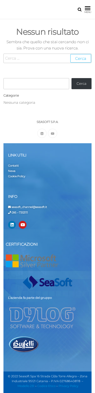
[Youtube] (52, 133)
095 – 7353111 (20, 212)
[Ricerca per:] (47, 58)
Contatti (13, 165)
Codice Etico (46, 386)
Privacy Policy (68, 386)
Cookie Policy (16, 176)
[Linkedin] (12, 225)
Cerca (81, 83)
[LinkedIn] (42, 133)
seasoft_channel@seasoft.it (29, 207)
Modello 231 (26, 386)
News (11, 171)
